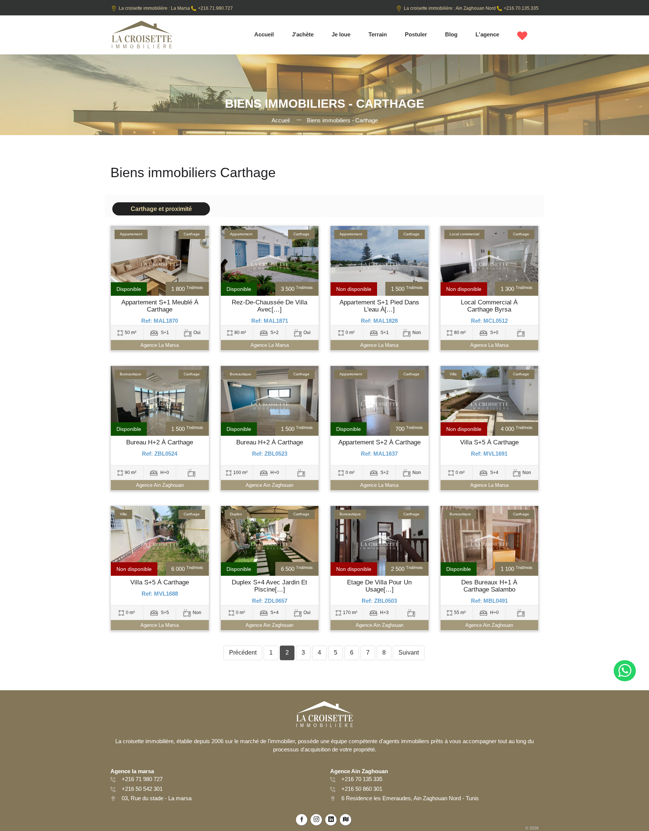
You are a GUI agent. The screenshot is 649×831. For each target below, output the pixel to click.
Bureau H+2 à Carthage (159, 442)
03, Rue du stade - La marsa (157, 798)
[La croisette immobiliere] (141, 37)
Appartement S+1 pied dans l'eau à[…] (379, 306)
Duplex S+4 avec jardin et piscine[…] (269, 586)
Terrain (377, 34)
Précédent (243, 652)
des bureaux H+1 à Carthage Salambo (489, 586)
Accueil (264, 34)
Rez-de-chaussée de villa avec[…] (269, 306)
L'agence (487, 34)
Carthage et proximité (161, 209)
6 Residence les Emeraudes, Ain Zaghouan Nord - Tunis (410, 798)
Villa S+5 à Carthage (489, 442)
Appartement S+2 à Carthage (379, 442)
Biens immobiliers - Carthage (342, 120)
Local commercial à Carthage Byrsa (489, 306)
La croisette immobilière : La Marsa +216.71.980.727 (176, 8)
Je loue (341, 34)
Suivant (408, 652)
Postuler (416, 34)
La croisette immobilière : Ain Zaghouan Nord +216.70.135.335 (471, 8)
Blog (451, 34)
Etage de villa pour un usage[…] (379, 586)
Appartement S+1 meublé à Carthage (159, 306)
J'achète (303, 34)
